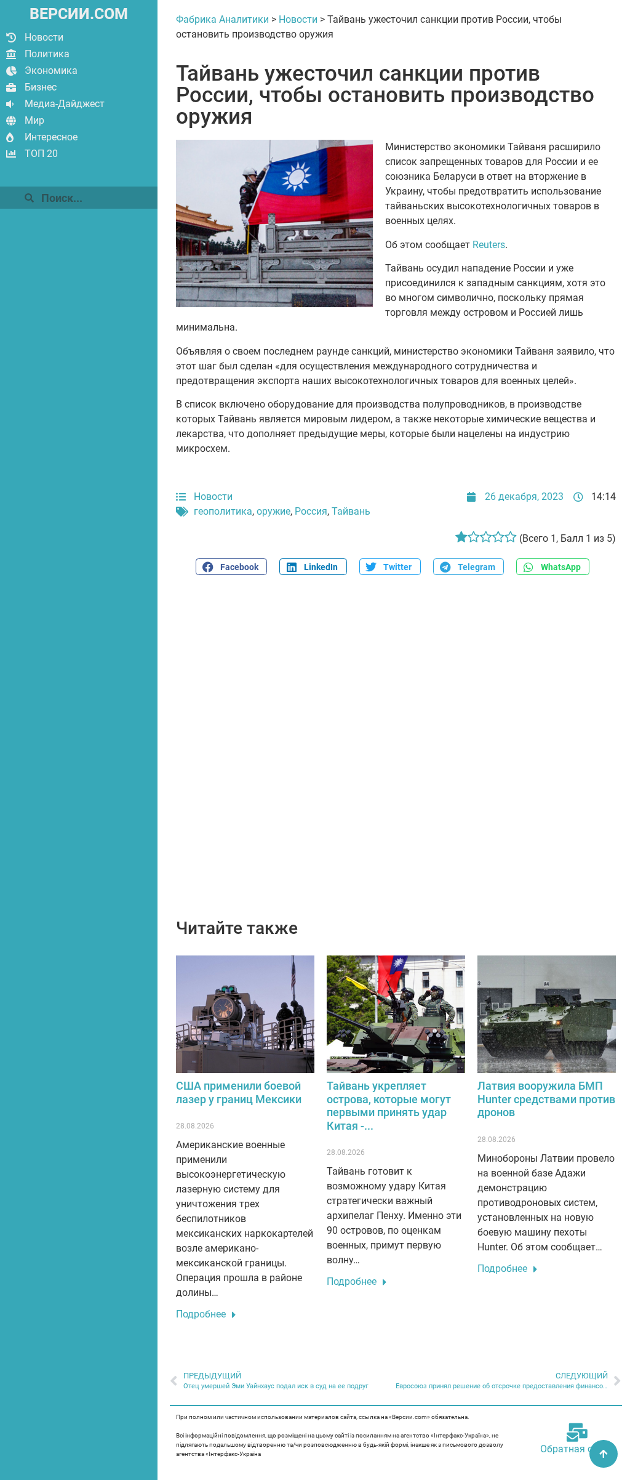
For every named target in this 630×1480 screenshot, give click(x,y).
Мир (34, 120)
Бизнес (41, 87)
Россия (311, 511)
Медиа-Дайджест (65, 104)
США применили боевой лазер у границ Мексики (238, 1092)
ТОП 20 (41, 153)
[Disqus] (396, 753)
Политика (47, 54)
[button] (231, 566)
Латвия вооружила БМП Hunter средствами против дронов (546, 1099)
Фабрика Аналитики (222, 19)
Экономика (51, 70)
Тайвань (351, 511)
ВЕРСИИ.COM (79, 14)
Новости (44, 37)
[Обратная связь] (577, 1432)
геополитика (223, 511)
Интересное (51, 137)
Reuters (488, 245)
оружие (273, 511)
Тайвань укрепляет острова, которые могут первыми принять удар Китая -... (389, 1105)
